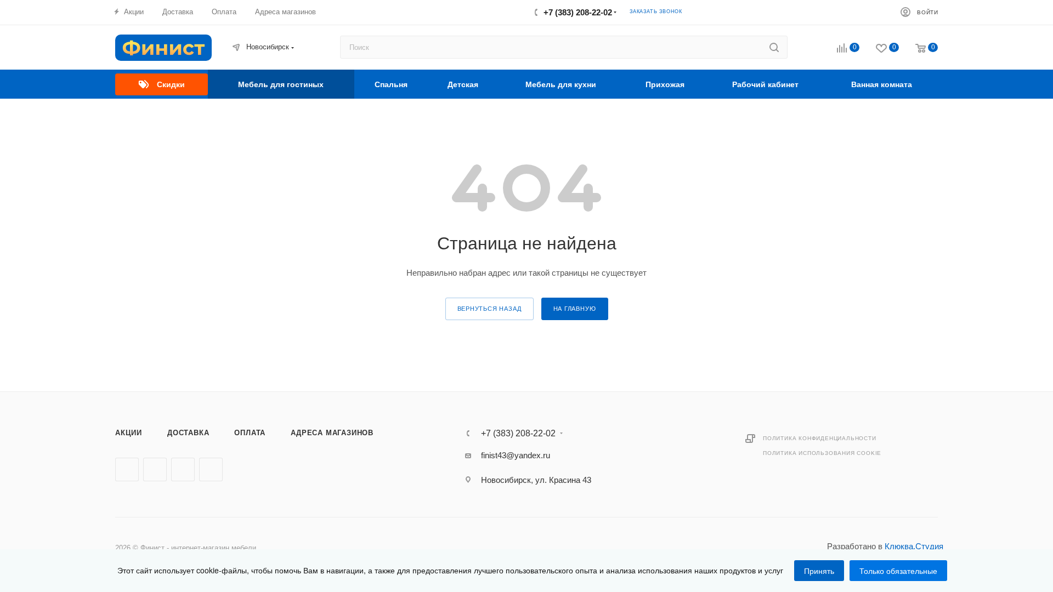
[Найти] (774, 47)
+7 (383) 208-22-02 (578, 12)
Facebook (155, 469)
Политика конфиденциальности (819, 438)
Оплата (249, 433)
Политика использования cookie (822, 453)
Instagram (183, 469)
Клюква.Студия (914, 546)
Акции (128, 433)
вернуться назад (489, 308)
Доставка (188, 433)
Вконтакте (127, 469)
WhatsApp (211, 469)
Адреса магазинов (332, 433)
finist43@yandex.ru (515, 455)
